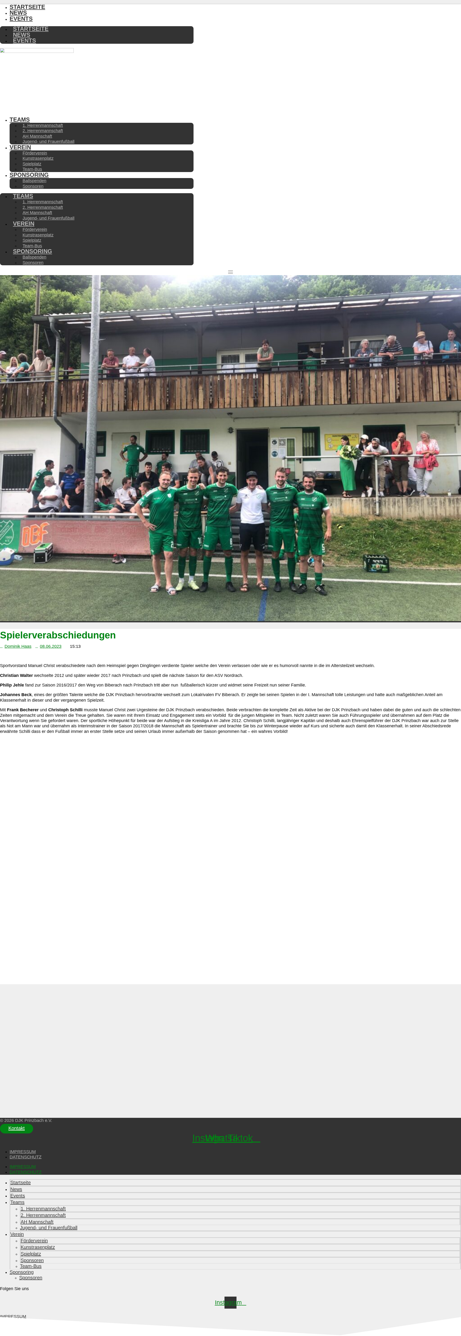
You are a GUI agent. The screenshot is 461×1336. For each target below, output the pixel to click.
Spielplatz (31, 1253)
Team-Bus (31, 1266)
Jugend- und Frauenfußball (48, 141)
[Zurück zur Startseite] (37, 51)
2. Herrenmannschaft (43, 1215)
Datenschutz (26, 1157)
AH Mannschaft (37, 1222)
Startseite (20, 1182)
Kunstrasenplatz (38, 1247)
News (16, 1189)
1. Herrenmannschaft (43, 1208)
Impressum (23, 1151)
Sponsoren (33, 186)
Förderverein (34, 1240)
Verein (20, 147)
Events (21, 18)
